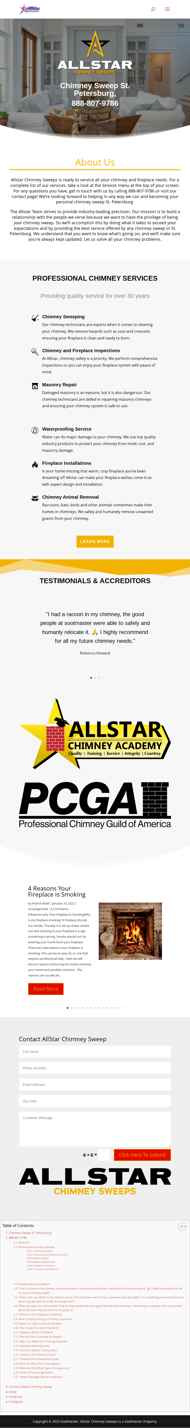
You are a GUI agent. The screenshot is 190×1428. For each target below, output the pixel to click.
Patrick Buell (40, 903)
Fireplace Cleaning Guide (34, 1345)
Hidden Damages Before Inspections (41, 1377)
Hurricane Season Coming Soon (38, 1350)
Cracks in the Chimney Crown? (38, 1354)
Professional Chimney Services (36, 1247)
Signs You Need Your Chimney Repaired (43, 1341)
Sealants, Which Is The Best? (36, 1332)
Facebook (15, 1397)
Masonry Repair (41, 1258)
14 (119, 1008)
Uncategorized (38, 909)
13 (115, 1008)
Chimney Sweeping (43, 1250)
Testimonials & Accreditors (34, 1284)
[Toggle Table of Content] (180, 1226)
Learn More (95, 541)
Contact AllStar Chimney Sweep (30, 1387)
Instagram (16, 1402)
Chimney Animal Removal (46, 1269)
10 (103, 1008)
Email (12, 1392)
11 (107, 1008)
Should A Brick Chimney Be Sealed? (41, 1336)
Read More (45, 989)
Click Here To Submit (142, 1155)
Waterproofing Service (44, 1261)
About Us (23, 1242)
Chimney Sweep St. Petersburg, (30, 1233)
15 (123, 1008)
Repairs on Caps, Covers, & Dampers (39, 1323)
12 (111, 1008)
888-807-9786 (18, 1238)
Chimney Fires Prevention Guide (39, 1359)
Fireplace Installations (44, 1265)
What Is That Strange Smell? (36, 1372)
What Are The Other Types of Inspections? (45, 1368)
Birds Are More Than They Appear (40, 1363)
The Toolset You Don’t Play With (39, 1328)
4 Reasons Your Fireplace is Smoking (57, 891)
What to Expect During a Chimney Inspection (45, 1319)
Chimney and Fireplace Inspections (51, 1254)
